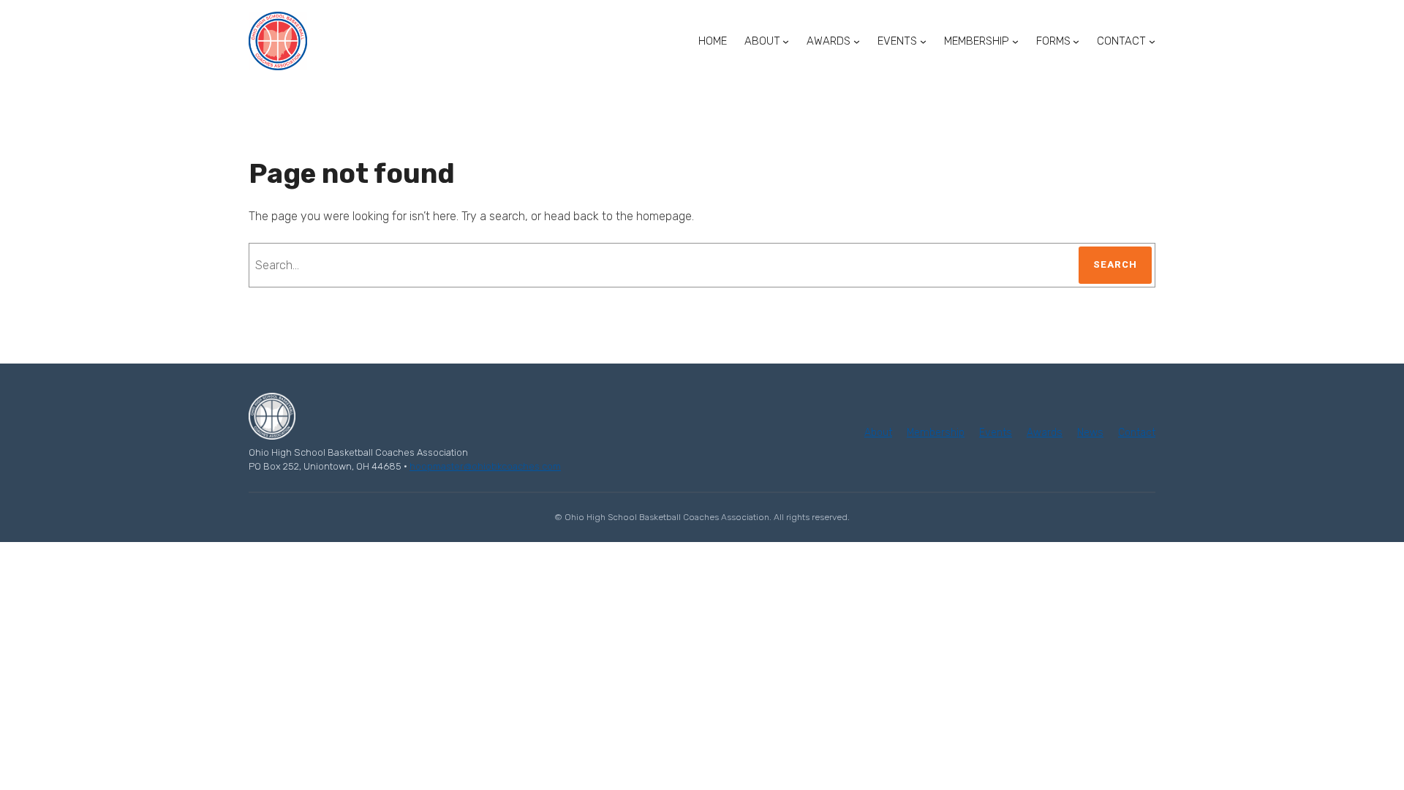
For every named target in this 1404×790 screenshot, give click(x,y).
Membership (936, 432)
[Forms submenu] (1076, 41)
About (878, 432)
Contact (1136, 432)
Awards (1045, 432)
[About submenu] (785, 41)
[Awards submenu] (856, 41)
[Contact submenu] (1152, 41)
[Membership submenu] (1015, 41)
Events (995, 432)
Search (1115, 264)
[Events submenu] (923, 41)
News (1090, 432)
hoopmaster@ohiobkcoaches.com (485, 466)
